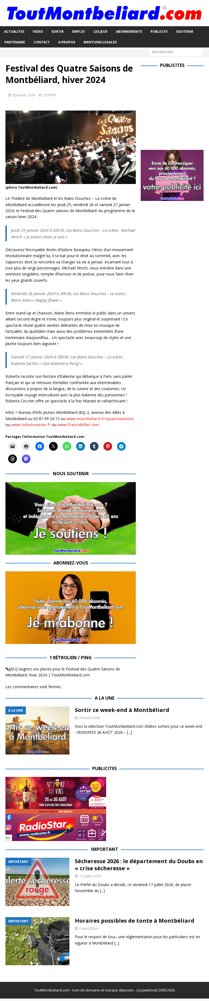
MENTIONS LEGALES (100, 42)
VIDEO (38, 31)
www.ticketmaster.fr (31, 424)
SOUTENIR (184, 31)
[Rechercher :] (176, 51)
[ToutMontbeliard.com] (104, 22)
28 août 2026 (89, 717)
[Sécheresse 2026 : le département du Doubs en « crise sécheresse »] (37, 882)
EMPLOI (78, 31)
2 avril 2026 (88, 928)
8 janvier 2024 (24, 95)
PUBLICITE (159, 31)
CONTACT (41, 42)
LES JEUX (100, 31)
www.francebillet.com (78, 424)
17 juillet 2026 (90, 876)
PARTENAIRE (14, 42)
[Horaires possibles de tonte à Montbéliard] (37, 941)
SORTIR (57, 31)
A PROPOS (66, 42)
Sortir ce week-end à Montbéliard (122, 710)
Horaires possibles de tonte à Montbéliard (134, 920)
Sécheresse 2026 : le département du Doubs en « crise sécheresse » (139, 864)
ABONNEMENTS (129, 31)
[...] (129, 732)
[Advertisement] (175, 108)
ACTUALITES (14, 31)
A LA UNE (104, 698)
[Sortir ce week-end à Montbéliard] (37, 730)
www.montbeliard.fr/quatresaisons (100, 418)
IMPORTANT (104, 849)
